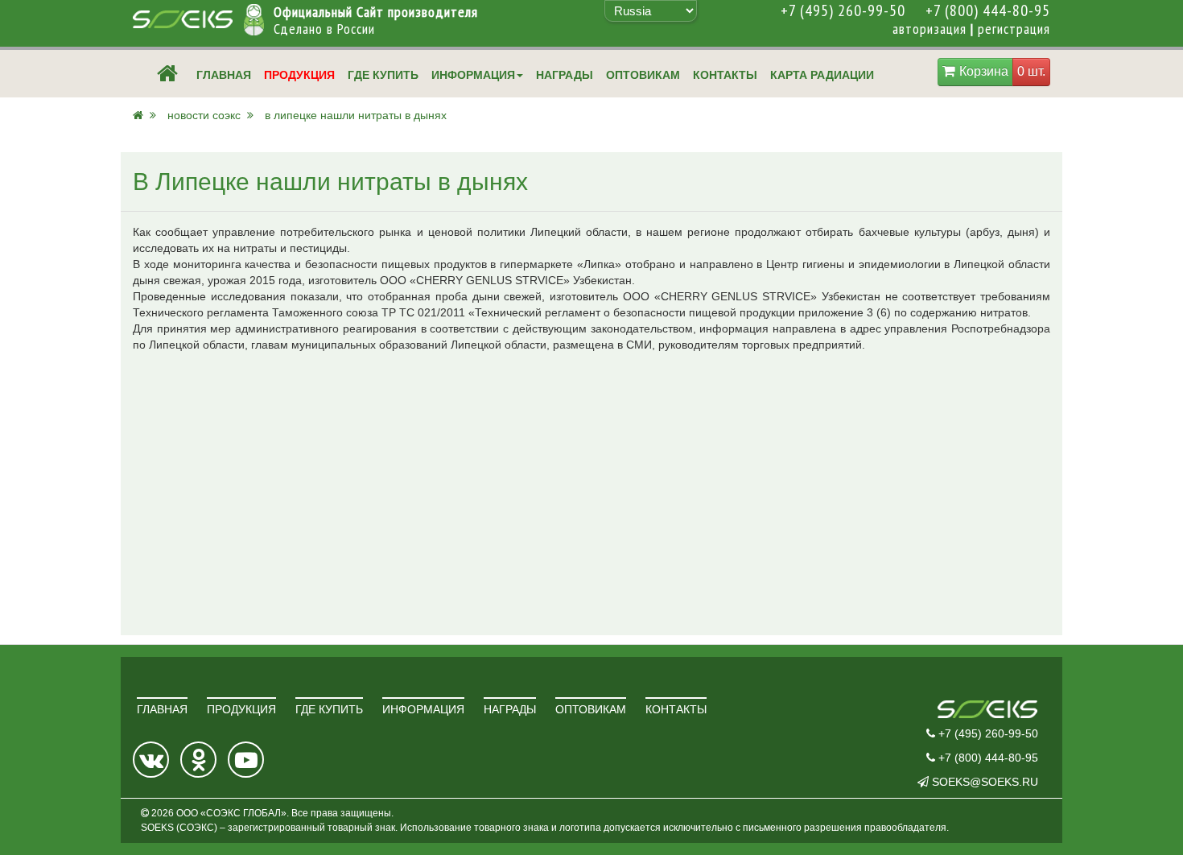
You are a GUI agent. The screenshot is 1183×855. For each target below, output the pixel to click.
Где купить (383, 74)
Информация (423, 709)
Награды (564, 74)
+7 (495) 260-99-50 (843, 10)
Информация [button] (473, 74)
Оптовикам (643, 74)
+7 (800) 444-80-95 (987, 10)
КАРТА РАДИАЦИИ (823, 74)
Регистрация (1014, 28)
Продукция (299, 74)
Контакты (725, 74)
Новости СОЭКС (205, 115)
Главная (223, 74)
